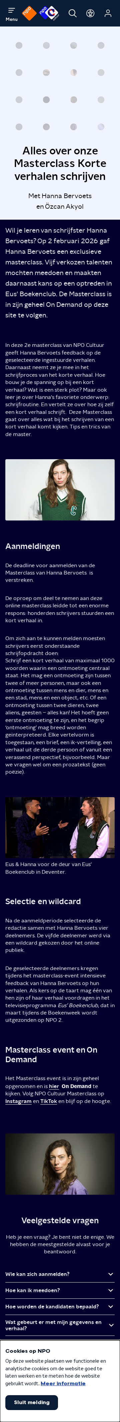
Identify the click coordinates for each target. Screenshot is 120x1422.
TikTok (48, 1101)
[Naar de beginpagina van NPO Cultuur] (48, 13)
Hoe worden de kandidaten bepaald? (52, 1306)
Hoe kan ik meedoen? (32, 1290)
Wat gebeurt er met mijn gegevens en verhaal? (53, 1325)
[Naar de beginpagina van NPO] (29, 13)
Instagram (18, 1101)
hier (54, 1086)
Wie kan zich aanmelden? (38, 1274)
